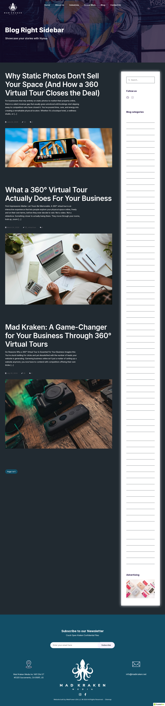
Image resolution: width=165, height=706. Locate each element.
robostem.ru (131, 364)
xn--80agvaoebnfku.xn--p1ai (138, 542)
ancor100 (130, 163)
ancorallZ (130, 175)
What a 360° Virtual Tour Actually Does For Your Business (58, 194)
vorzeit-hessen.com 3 (135, 462)
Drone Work (90, 5)
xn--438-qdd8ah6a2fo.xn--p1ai (139, 524)
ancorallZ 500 (132, 188)
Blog (103, 5)
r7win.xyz (130, 339)
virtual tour (32, 227)
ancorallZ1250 (132, 194)
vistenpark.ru (131, 456)
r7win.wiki (130, 333)
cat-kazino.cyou (133, 225)
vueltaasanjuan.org (134, 469)
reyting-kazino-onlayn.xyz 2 (138, 345)
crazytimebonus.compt (135, 250)
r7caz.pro (130, 321)
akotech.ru (130, 151)
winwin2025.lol (132, 493)
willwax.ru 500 (132, 481)
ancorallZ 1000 (132, 182)
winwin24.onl (131, 500)
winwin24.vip (131, 512)
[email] (85, 695)
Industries (74, 5)
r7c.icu (129, 314)
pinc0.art (130, 296)
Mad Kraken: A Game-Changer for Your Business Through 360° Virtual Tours (58, 335)
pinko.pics (130, 308)
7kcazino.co (131, 144)
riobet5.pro (130, 358)
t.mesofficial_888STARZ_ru (137, 429)
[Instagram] (133, 98)
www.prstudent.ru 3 (134, 518)
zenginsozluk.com (133, 561)
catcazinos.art (132, 231)
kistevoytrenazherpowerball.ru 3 (139, 275)
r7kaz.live (130, 327)
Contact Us (115, 5)
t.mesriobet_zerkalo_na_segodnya (140, 435)
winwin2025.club (133, 487)
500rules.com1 (132, 138)
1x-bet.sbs (130, 120)
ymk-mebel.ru (131, 549)
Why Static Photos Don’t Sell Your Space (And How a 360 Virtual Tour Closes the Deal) (52, 84)
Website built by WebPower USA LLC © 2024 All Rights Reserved (78, 699)
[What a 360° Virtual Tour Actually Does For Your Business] (58, 269)
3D (25, 122)
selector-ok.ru (132, 383)
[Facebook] (128, 98)
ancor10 (129, 157)
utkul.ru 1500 (131, 444)
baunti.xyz (130, 213)
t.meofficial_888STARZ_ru (136, 395)
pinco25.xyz (131, 302)
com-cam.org (131, 244)
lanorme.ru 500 (132, 283)
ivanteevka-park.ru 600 (136, 262)
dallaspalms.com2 (133, 256)
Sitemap (108, 699)
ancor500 (130, 169)
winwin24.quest (132, 506)
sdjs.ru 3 (129, 376)
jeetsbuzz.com (132, 268)
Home (47, 5)
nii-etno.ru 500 (132, 290)
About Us (59, 5)
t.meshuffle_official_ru (135, 423)
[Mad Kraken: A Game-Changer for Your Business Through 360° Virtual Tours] (58, 414)
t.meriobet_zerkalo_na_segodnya (139, 414)
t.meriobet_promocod (135, 407)
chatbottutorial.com (134, 237)
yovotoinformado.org (135, 555)
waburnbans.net (132, 475)
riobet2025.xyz (132, 352)
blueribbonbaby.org (134, 219)
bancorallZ (130, 206)
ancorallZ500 (132, 200)
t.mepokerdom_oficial (135, 401)
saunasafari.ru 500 (134, 370)
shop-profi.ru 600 (133, 389)
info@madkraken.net (136, 674)
